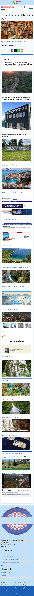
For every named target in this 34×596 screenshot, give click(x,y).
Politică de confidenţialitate (9, 559)
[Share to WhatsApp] (18, 50)
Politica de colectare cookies (10, 562)
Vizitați (4, 245)
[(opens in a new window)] (17, 80)
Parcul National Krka (9, 400)
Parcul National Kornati (9, 435)
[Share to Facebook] (12, 50)
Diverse (3, 575)
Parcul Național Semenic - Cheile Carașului (15, 267)
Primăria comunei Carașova (10, 309)
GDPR (2, 565)
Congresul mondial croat (9, 165)
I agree (17, 593)
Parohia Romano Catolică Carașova (13, 287)
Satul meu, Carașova (8, 473)
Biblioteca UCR (5, 572)
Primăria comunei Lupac (9, 332)
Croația (8, 245)
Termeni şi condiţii (7, 556)
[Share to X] (15, 50)
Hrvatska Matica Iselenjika (10, 219)
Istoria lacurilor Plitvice (9, 380)
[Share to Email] (22, 50)
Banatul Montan (7, 357)
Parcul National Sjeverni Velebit (12, 453)
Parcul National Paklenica (10, 418)
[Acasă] (12, 7)
